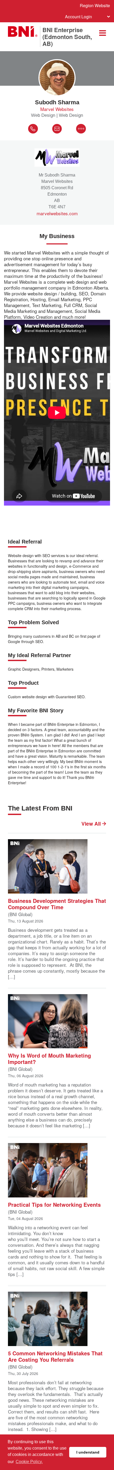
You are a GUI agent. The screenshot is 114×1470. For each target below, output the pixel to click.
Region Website (95, 5)
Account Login (78, 17)
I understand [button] (87, 1452)
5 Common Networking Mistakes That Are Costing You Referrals (55, 1356)
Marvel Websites (57, 109)
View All (91, 823)
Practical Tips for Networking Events (54, 1204)
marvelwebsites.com (57, 213)
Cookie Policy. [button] (29, 1461)
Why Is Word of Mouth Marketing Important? (49, 1058)
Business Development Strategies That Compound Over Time (57, 903)
